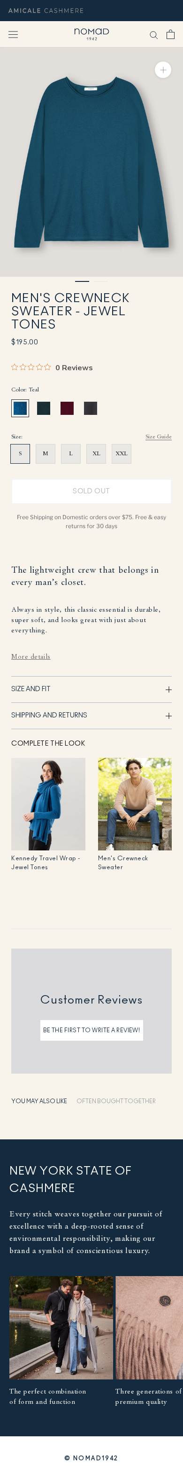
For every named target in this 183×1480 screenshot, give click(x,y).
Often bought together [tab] (116, 1101)
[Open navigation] (13, 34)
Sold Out (91, 491)
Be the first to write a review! (91, 1030)
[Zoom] (163, 70)
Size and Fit (31, 689)
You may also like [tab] (39, 1101)
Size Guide (158, 437)
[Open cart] (171, 34)
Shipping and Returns (49, 715)
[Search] (154, 35)
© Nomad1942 (91, 1458)
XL (96, 454)
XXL (121, 454)
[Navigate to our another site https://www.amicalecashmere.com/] (46, 10)
